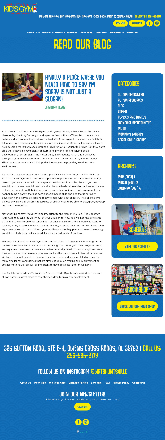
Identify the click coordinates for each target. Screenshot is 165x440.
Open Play (40, 382)
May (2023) (126, 176)
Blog (121, 105)
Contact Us (132, 32)
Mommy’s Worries (130, 134)
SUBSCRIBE (82, 407)
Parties (59, 32)
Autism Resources (130, 100)
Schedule (72, 32)
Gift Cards (101, 32)
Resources (116, 32)
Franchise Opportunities (134, 122)
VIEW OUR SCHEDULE (137, 246)
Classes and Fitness (132, 117)
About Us (32, 32)
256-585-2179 (154, 16)
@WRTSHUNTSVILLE (109, 371)
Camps (122, 111)
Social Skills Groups (132, 139)
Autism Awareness (131, 94)
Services (46, 32)
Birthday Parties (78, 382)
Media (122, 128)
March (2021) (128, 182)
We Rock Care (57, 382)
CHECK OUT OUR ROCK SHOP (137, 306)
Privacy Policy (121, 382)
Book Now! (120, 23)
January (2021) (129, 188)
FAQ (107, 382)
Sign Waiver (137, 23)
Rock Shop (86, 32)
